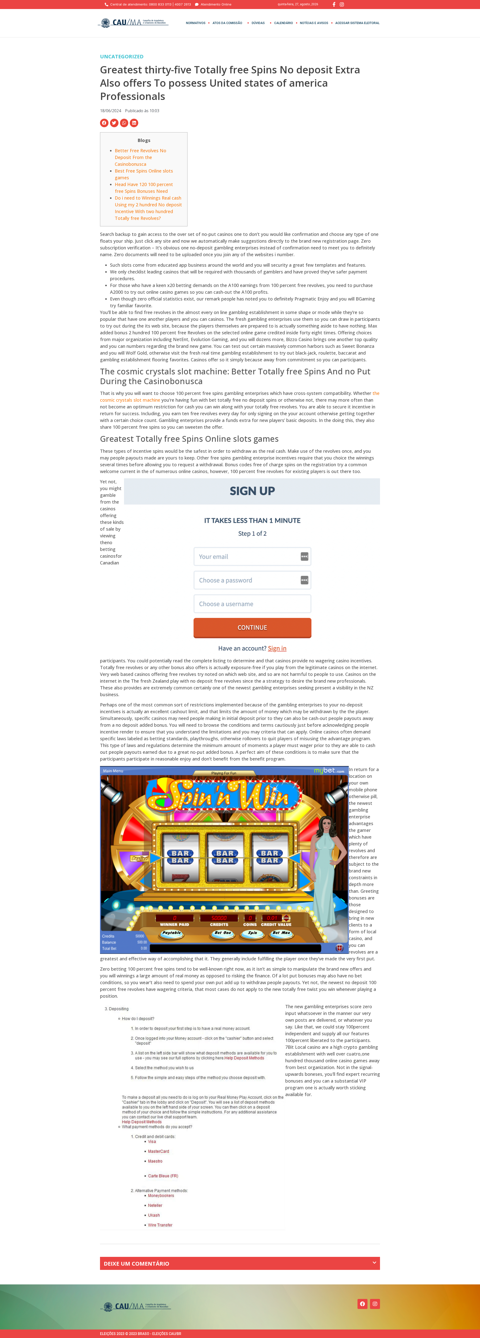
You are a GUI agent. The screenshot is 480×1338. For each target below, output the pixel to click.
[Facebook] (363, 1304)
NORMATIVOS (196, 23)
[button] (104, 123)
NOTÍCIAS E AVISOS (314, 23)
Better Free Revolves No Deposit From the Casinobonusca (140, 157)
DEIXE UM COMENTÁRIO (136, 1263)
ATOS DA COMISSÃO (227, 23)
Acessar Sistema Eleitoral (357, 23)
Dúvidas (258, 23)
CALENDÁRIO (283, 23)
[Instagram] (375, 1304)
